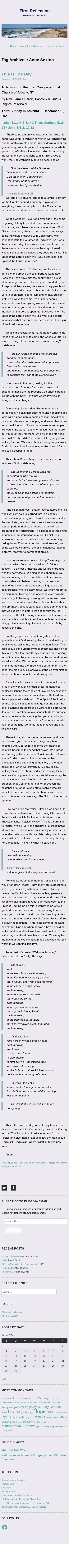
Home (13, 46)
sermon (28, 1425)
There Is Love (8, 1483)
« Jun (4, 1378)
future (4, 1412)
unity (10, 1430)
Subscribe (13, 1231)
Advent (13, 1162)
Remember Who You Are (13, 1479)
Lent (8, 1417)
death (57, 1402)
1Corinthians (7, 1398)
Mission (49, 1417)
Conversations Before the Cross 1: (17, 1495)
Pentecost (28, 1421)
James (26, 78)
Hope (39, 1411)
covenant (44, 1402)
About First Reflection (31, 46)
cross (53, 1402)
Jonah (64, 1412)
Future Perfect (8, 1267)
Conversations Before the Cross (24, 1402)
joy (20, 1166)
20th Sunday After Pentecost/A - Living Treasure (24, 1506)
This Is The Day (17, 74)
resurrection (11, 1425)
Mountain (57, 1417)
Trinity (4, 1430)
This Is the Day (9, 1271)
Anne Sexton (61, 1162)
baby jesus (6, 1166)
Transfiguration (61, 1426)
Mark (20, 1162)
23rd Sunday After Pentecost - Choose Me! (21, 1499)
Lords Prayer (24, 1417)
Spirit (38, 1426)
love (36, 1416)
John (59, 1412)
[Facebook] (13, 1188)
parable (16, 1421)
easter (20, 1407)
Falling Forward (9, 1491)
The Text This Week (14, 1449)
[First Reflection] (34, 31)
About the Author (56, 46)
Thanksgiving (47, 1426)
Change (46, 1398)
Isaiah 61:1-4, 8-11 (15, 123)
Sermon (27, 1162)
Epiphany (31, 1407)
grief (23, 1412)
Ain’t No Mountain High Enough (17, 1263)
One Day (6, 1487)
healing (29, 1412)
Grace (14, 1411)
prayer (37, 1421)
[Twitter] (4, 1188)
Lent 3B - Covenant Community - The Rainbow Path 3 (26, 1502)
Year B (44, 1162)
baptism (34, 1398)
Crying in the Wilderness (13, 1256)
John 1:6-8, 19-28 (21, 128)
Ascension (26, 1398)
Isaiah (15, 1166)
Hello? (4, 1260)
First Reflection (35, 10)
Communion (54, 1398)
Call (40, 1398)
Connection (6, 1402)
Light (14, 1417)
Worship (36, 1162)
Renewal (45, 1421)
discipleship (9, 1407)
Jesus (51, 1411)
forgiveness (52, 1406)
